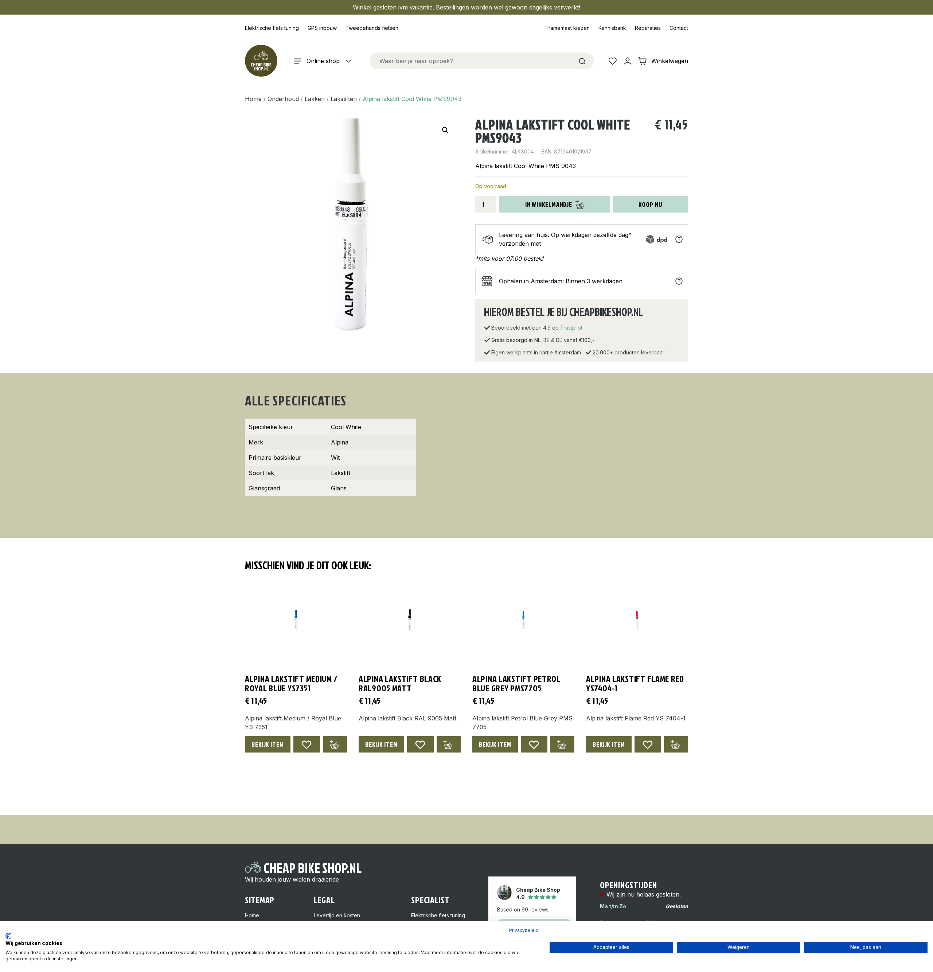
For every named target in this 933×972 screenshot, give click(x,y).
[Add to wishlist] (306, 744)
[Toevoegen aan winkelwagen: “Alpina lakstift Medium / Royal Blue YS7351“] (335, 744)
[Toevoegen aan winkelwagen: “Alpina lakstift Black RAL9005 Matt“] (449, 744)
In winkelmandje (549, 204)
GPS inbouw (322, 28)
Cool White (346, 427)
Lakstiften (344, 98)
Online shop (323, 61)
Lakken (315, 98)
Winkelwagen (669, 61)
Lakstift (340, 473)
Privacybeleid (524, 930)
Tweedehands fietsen (372, 28)
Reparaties (648, 28)
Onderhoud (283, 98)
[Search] (582, 61)
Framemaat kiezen (568, 28)
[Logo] (261, 61)
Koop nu (650, 204)
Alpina (339, 442)
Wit (335, 457)
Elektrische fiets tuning (272, 28)
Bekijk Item (267, 744)
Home (253, 98)
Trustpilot (571, 327)
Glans (339, 488)
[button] (445, 130)
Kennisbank (612, 28)
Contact (679, 28)
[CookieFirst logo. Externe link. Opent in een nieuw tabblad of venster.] (8, 936)
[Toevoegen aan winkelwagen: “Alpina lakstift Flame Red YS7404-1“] (676, 744)
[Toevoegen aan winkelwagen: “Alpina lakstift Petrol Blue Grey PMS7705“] (562, 744)
